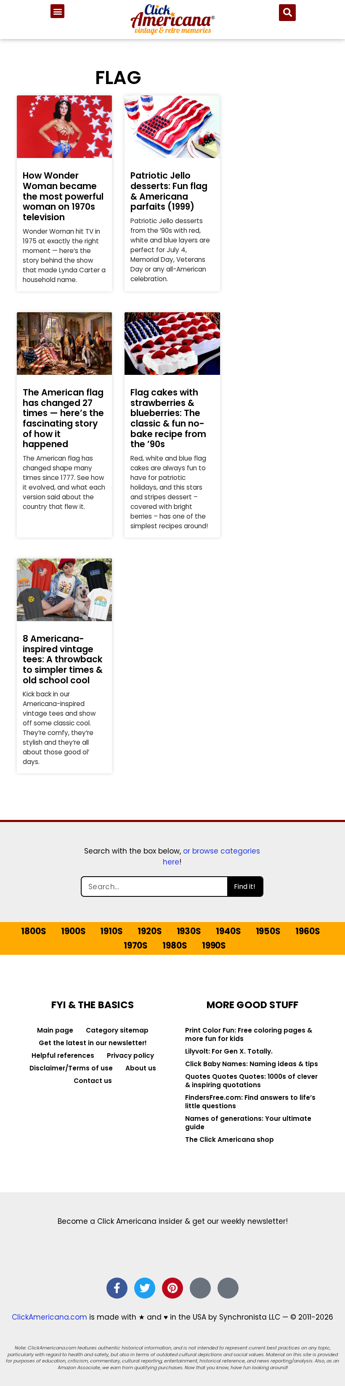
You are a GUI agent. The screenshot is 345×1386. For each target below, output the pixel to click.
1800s (33, 931)
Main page (55, 1030)
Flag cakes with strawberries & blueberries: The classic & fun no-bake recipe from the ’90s (168, 418)
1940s (228, 931)
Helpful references (63, 1055)
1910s (111, 931)
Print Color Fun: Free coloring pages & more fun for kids (248, 1034)
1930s (189, 931)
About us (140, 1068)
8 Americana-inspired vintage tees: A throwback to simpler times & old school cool (63, 659)
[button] (57, 11)
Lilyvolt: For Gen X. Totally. (229, 1051)
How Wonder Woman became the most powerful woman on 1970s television (63, 196)
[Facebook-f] (116, 1288)
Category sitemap (117, 1030)
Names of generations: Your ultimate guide (248, 1122)
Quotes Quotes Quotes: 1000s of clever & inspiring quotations (251, 1080)
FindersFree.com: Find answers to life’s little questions (250, 1101)
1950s (268, 931)
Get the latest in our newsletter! (93, 1042)
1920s (150, 931)
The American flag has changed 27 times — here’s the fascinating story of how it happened (63, 418)
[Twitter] (144, 1288)
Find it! (244, 886)
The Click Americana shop (229, 1139)
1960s (307, 931)
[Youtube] (228, 1288)
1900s (73, 931)
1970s (136, 945)
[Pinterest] (172, 1288)
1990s (214, 945)
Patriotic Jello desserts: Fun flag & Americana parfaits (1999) (168, 191)
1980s (174, 945)
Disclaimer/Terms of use (71, 1068)
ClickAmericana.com (49, 1317)
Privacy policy (130, 1055)
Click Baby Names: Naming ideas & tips (251, 1063)
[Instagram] (200, 1288)
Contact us (93, 1080)
